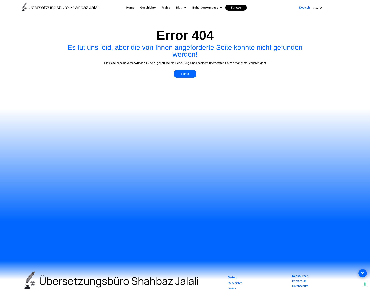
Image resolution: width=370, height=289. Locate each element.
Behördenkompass (205, 7)
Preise (165, 7)
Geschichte (148, 7)
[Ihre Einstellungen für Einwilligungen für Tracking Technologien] (365, 284)
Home (130, 7)
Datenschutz (300, 286)
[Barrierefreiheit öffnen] (362, 273)
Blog (179, 7)
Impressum (299, 280)
